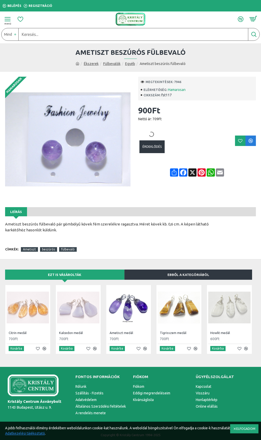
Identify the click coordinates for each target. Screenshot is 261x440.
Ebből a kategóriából (188, 274)
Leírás (16, 212)
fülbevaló (68, 249)
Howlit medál (220, 333)
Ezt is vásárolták (64, 274)
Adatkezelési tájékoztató (25, 433)
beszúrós (48, 249)
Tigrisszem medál (173, 333)
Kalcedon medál (71, 333)
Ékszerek (91, 64)
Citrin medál (18, 333)
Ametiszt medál (121, 333)
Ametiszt (29, 249)
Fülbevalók (112, 64)
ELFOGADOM (245, 428)
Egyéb (130, 64)
